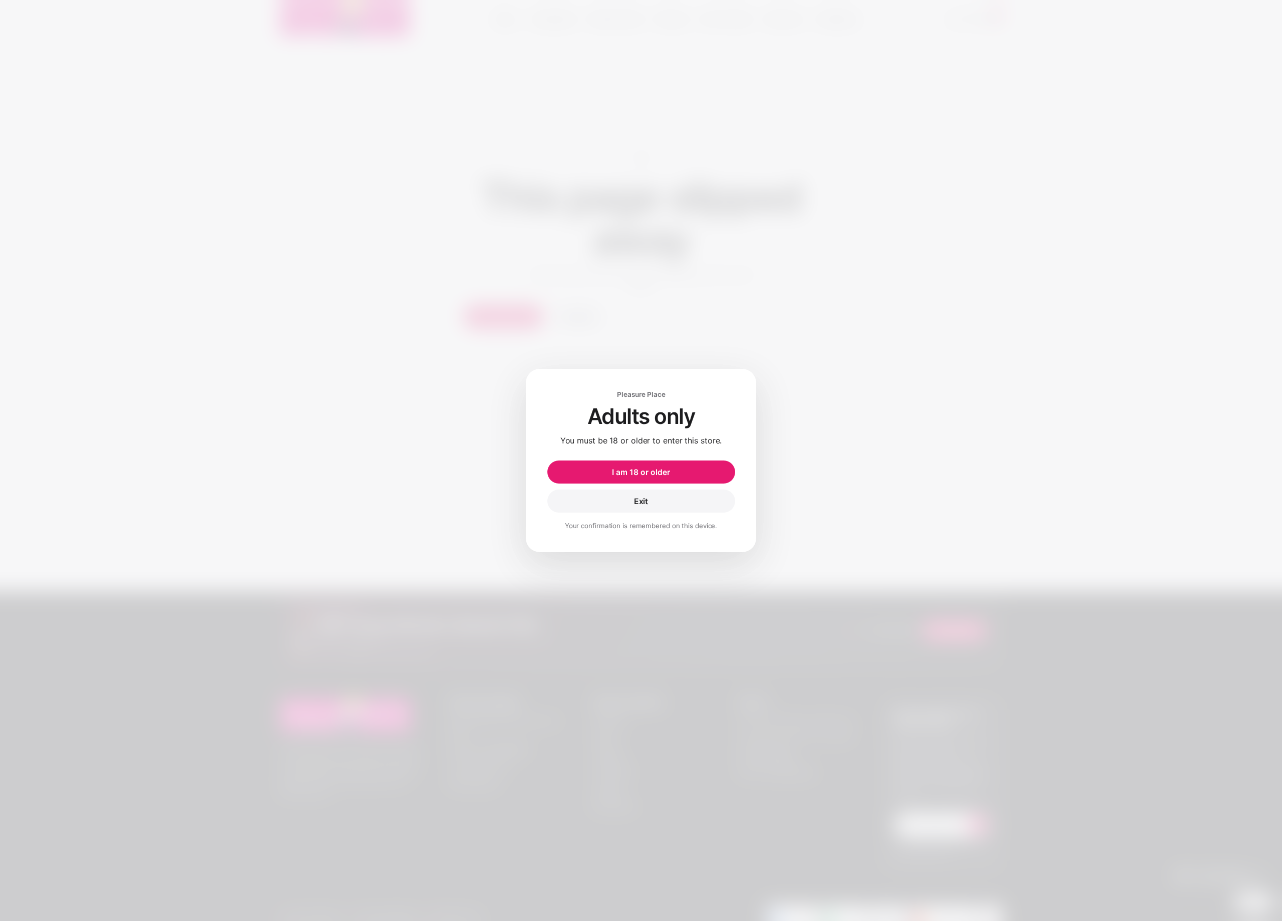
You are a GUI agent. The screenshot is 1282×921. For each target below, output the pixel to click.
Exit (641, 501)
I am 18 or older (641, 472)
